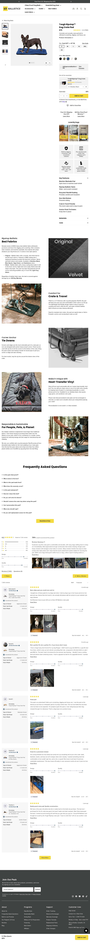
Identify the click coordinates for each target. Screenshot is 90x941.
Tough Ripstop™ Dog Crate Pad (17, 596)
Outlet (41, 9)
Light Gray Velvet (75, 58)
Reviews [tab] (7, 571)
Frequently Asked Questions (10, 914)
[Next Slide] (86, 563)
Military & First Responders (32, 919)
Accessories (29, 9)
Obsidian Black (60, 58)
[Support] (73, 8)
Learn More (29, 12)
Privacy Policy (28, 894)
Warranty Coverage (52, 917)
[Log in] (77, 8)
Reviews (4, 922)
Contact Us (72, 913)
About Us (4, 911)
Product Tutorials (51, 919)
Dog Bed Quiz (28, 911)
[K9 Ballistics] (12, 8)
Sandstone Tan (71, 58)
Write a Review (82, 576)
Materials (63, 218)
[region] (60, 563)
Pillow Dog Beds (8, 20)
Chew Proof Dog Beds (33, 5)
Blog (3, 925)
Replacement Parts (51, 922)
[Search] (81, 8)
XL (79, 46)
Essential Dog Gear (53, 5)
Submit (37, 889)
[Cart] (85, 8)
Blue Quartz (68, 58)
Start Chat (80, 913)
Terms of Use (22, 894)
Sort (72, 582)
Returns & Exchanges (52, 914)
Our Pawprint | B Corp (8, 919)
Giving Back (27, 917)
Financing (27, 922)
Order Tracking (50, 911)
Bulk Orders (27, 925)
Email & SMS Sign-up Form (77, 927)
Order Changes (50, 928)
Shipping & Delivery (52, 925)
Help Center (72, 910)
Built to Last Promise (8, 917)
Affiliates (26, 928)
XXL (85, 46)
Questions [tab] (18, 571)
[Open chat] (86, 930)
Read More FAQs (45, 521)
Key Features (64, 178)
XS (62, 50)
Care (61, 223)
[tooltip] (44, 542)
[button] (5, 26)
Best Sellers (52, 9)
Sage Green (64, 58)
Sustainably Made (29, 914)
